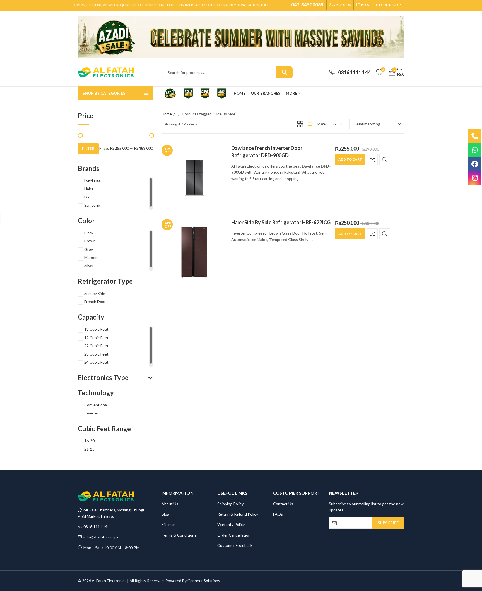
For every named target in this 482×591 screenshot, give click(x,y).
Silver (89, 265)
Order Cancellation (233, 535)
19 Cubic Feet (96, 337)
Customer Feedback (234, 545)
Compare (372, 159)
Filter (88, 148)
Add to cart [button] (350, 159)
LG (86, 196)
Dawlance (92, 180)
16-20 (89, 440)
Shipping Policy (230, 503)
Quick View (384, 159)
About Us (170, 503)
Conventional (96, 404)
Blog (165, 514)
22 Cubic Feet (96, 345)
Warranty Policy (231, 524)
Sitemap (169, 524)
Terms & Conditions (179, 535)
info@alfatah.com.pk (100, 537)
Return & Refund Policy (237, 514)
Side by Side (94, 293)
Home (167, 113)
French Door (95, 301)
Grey (88, 249)
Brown (90, 241)
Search (284, 72)
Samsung (92, 205)
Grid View (300, 124)
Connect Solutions (203, 580)
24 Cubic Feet (96, 362)
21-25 (89, 449)
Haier (88, 188)
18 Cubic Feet (96, 329)
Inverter (91, 413)
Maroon (91, 257)
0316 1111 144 (96, 526)
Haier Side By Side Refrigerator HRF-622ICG (281, 222)
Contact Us (283, 503)
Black (88, 232)
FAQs (278, 514)
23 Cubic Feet (96, 354)
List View (309, 124)
